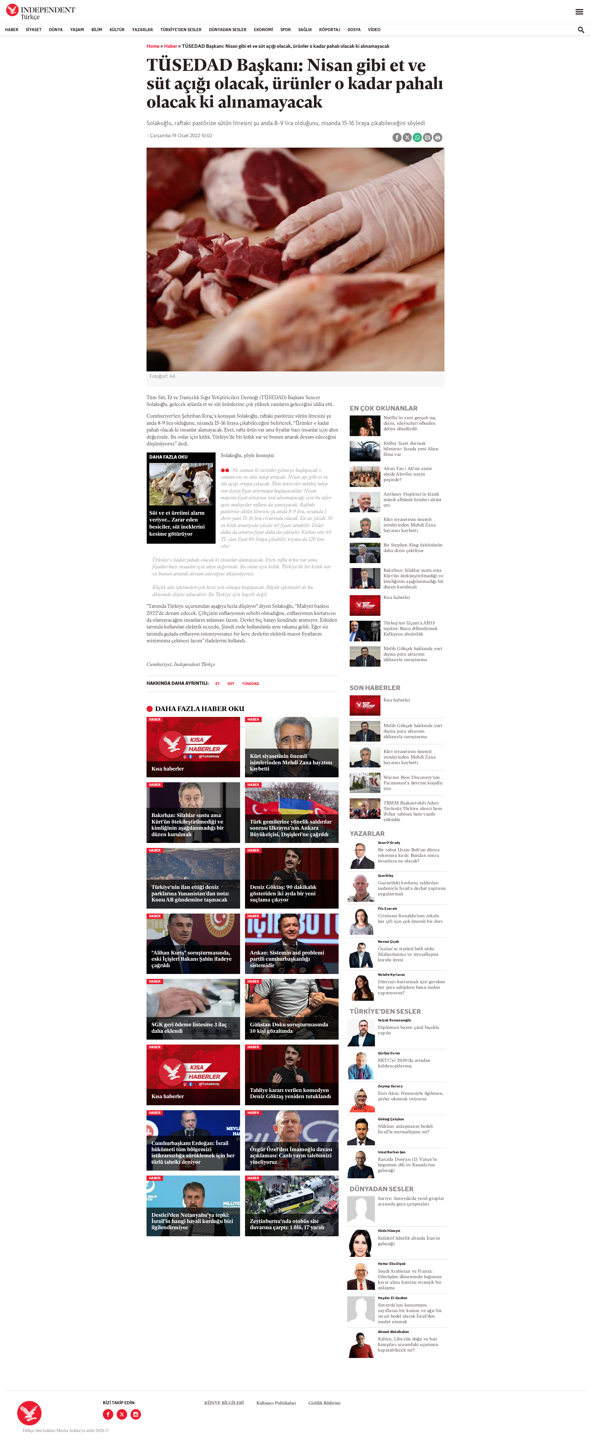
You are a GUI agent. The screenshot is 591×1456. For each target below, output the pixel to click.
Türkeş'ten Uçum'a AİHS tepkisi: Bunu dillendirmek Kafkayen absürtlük (411, 629)
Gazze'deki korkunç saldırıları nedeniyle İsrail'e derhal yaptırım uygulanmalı (412, 889)
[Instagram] (136, 1414)
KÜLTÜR (117, 30)
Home (153, 46)
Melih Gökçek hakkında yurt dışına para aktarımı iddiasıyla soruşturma (413, 654)
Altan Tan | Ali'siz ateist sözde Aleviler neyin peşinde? (408, 474)
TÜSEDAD (250, 684)
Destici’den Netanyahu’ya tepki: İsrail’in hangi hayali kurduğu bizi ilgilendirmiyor (192, 1222)
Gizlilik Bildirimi (324, 1403)
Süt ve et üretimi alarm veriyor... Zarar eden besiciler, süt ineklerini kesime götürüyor (177, 524)
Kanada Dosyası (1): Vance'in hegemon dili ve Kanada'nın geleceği (407, 1165)
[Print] (437, 137)
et (217, 684)
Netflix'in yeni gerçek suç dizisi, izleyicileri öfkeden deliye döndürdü (410, 423)
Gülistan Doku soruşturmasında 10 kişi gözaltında (289, 1028)
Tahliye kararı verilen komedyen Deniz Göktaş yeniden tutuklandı (290, 1093)
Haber (11, 30)
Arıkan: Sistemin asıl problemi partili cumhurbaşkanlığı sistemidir (287, 959)
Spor (285, 30)
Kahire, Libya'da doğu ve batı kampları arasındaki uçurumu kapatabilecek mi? (408, 1345)
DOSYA (354, 30)
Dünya (56, 30)
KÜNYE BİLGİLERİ (224, 1403)
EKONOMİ (263, 30)
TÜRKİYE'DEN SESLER (181, 30)
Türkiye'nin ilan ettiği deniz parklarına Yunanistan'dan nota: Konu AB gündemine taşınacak (190, 894)
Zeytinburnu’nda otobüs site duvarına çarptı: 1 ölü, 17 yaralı (287, 1224)
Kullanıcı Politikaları (276, 1403)
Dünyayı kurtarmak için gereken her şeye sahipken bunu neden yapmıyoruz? (411, 988)
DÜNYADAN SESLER (228, 30)
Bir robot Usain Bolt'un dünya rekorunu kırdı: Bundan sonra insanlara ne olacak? (409, 856)
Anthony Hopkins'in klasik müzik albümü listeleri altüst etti (412, 500)
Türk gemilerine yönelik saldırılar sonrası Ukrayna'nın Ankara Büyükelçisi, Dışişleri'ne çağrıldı (291, 828)
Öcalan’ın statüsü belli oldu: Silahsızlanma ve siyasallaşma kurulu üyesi (408, 955)
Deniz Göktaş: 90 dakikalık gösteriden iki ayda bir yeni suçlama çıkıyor (283, 894)
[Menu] (579, 12)
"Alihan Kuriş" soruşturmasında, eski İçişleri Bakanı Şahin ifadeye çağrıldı (191, 959)
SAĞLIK (305, 30)
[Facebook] (108, 1414)
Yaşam (77, 30)
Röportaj (329, 30)
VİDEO (374, 30)
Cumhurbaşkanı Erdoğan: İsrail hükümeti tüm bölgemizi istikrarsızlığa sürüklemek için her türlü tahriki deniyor (193, 1153)
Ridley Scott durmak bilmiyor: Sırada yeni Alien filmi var (411, 449)
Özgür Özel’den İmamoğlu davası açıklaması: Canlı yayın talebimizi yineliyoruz (291, 1156)
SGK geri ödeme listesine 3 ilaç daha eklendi (189, 1028)
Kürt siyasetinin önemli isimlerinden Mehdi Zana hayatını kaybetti (291, 763)
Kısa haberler (167, 769)
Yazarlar (142, 30)
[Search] (581, 29)
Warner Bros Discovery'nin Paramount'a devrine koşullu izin (413, 783)
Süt (231, 684)
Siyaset (34, 30)
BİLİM (96, 30)
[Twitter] (122, 1414)
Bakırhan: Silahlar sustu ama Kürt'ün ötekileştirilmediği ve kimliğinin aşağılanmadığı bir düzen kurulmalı (187, 825)
